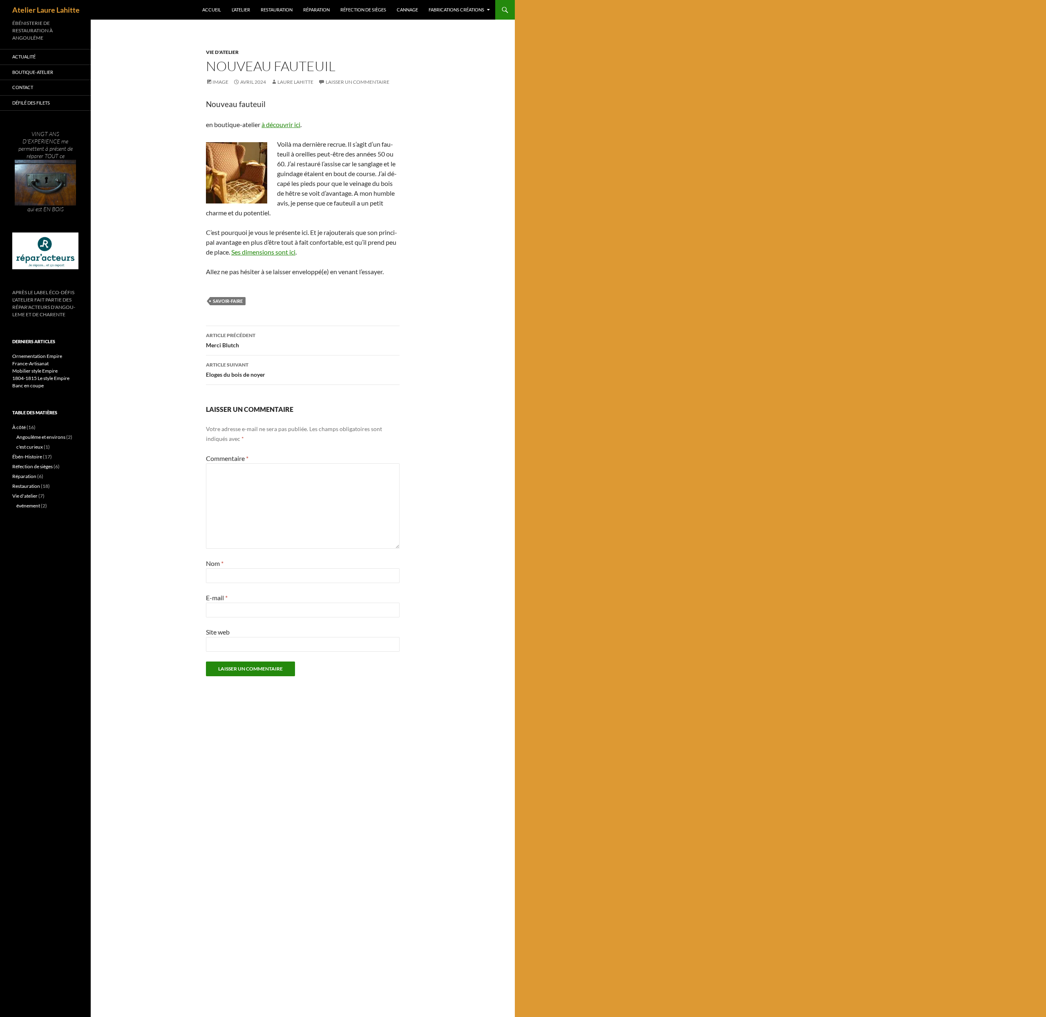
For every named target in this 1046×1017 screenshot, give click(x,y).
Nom (215, 563)
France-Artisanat (30, 363)
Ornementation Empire (37, 356)
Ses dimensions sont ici (263, 252)
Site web (218, 632)
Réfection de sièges (32, 466)
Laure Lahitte (295, 82)
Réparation (24, 476)
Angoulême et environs (40, 437)
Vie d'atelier (222, 52)
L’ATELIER (241, 9)
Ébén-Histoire (27, 457)
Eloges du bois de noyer (235, 370)
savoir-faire (228, 301)
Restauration (26, 486)
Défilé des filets (31, 102)
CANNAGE (407, 9)
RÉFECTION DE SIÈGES (363, 9)
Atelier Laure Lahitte (46, 9)
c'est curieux (29, 447)
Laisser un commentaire (357, 82)
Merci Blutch (230, 340)
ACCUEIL (211, 9)
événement (28, 506)
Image (220, 82)
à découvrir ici (281, 124)
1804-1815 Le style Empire (40, 378)
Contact (22, 87)
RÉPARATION (316, 9)
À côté (19, 427)
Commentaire (227, 458)
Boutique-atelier (32, 72)
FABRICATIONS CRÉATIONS (456, 9)
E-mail (217, 597)
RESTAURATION (277, 9)
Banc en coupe (28, 385)
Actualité (24, 56)
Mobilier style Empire (35, 371)
